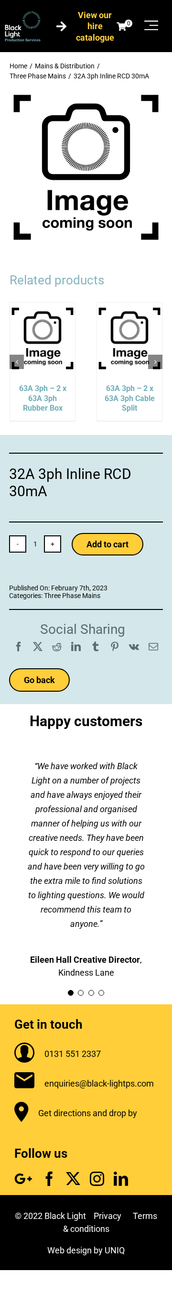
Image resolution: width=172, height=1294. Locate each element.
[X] (37, 647)
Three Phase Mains (72, 595)
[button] (17, 362)
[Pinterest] (114, 647)
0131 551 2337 (72, 1054)
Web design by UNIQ (86, 1250)
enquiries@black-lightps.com (99, 1083)
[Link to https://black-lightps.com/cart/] (121, 26)
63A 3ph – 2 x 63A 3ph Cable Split (130, 398)
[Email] (153, 647)
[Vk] (134, 647)
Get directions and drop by (87, 1113)
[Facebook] (18, 647)
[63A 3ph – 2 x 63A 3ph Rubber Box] (42, 308)
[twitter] (73, 1179)
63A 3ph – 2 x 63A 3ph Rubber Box (42, 398)
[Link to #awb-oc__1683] (151, 25)
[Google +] (23, 1179)
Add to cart (107, 544)
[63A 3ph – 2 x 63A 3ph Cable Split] (129, 308)
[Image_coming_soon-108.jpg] (86, 95)
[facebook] (49, 1179)
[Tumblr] (95, 647)
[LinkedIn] (76, 647)
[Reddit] (56, 647)
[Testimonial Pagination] (71, 993)
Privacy (107, 1216)
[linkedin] (121, 1179)
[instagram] (97, 1179)
